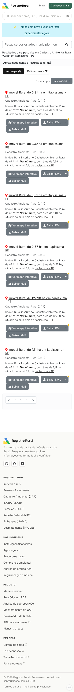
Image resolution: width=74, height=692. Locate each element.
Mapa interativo (13, 591)
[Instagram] (6, 464)
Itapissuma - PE (44, 114)
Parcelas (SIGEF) (13, 509)
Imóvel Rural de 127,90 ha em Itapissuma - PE (36, 300)
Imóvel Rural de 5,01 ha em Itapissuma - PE (35, 197)
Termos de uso (12, 686)
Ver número (27, 110)
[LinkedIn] (22, 464)
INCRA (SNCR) (12, 502)
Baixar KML (53, 122)
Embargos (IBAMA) (15, 521)
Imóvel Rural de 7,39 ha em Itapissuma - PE (35, 145)
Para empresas (12, 663)
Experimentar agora (37, 33)
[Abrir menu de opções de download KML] (65, 122)
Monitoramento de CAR (17, 609)
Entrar (42, 5)
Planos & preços (13, 628)
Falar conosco (12, 651)
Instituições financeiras (17, 543)
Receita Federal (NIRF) (17, 515)
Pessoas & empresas (16, 490)
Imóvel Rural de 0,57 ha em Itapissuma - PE (35, 248)
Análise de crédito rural (17, 568)
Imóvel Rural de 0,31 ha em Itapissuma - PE (35, 94)
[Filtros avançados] (67, 16)
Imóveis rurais (11, 484)
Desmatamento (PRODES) (19, 527)
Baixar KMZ (18, 129)
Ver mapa (12, 71)
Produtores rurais (14, 556)
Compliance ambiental (17, 562)
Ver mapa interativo (24, 122)
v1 (69, 687)
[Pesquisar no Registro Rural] (67, 44)
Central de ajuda (13, 644)
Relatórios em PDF (14, 597)
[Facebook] (14, 464)
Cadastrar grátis (60, 5)
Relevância (61, 81)
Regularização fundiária (18, 575)
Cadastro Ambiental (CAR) (19, 496)
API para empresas (15, 622)
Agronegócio (11, 550)
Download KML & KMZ (17, 616)
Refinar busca (36, 71)
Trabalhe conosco (14, 657)
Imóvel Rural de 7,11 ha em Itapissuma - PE (35, 351)
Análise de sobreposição (18, 603)
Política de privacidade (37, 686)
